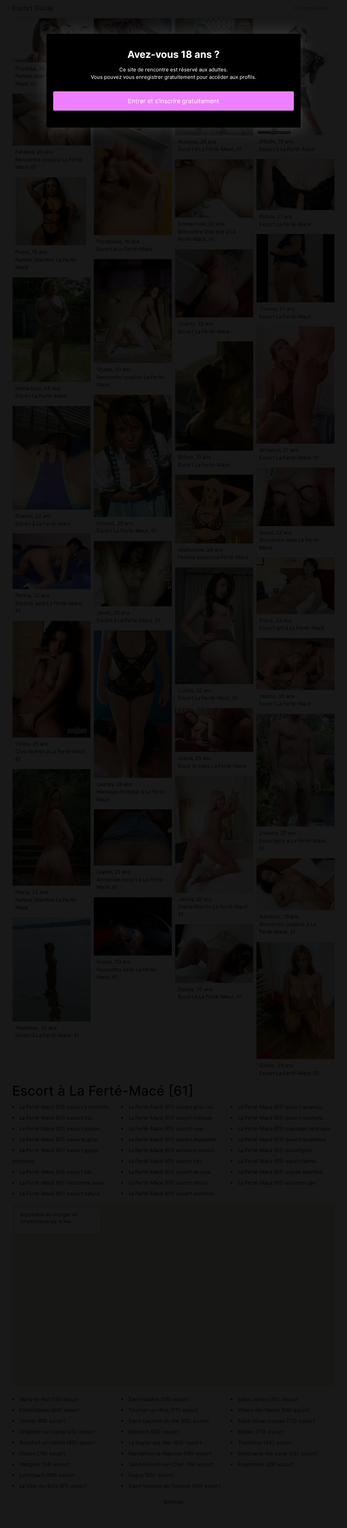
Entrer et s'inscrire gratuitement (173, 101)
